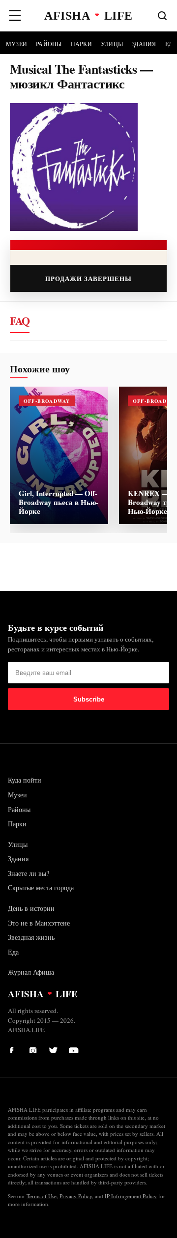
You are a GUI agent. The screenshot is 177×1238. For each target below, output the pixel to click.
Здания (144, 44)
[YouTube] (74, 1048)
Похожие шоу (40, 369)
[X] (54, 1048)
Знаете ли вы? (28, 873)
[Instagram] (34, 1048)
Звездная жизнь (31, 937)
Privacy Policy (75, 1196)
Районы (48, 44)
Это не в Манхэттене (39, 923)
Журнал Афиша (31, 972)
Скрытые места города (41, 887)
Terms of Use (42, 1196)
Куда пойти (24, 780)
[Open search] (162, 16)
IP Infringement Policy (131, 1196)
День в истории (31, 908)
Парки (81, 44)
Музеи (16, 44)
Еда (13, 952)
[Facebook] (15, 1048)
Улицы (112, 44)
